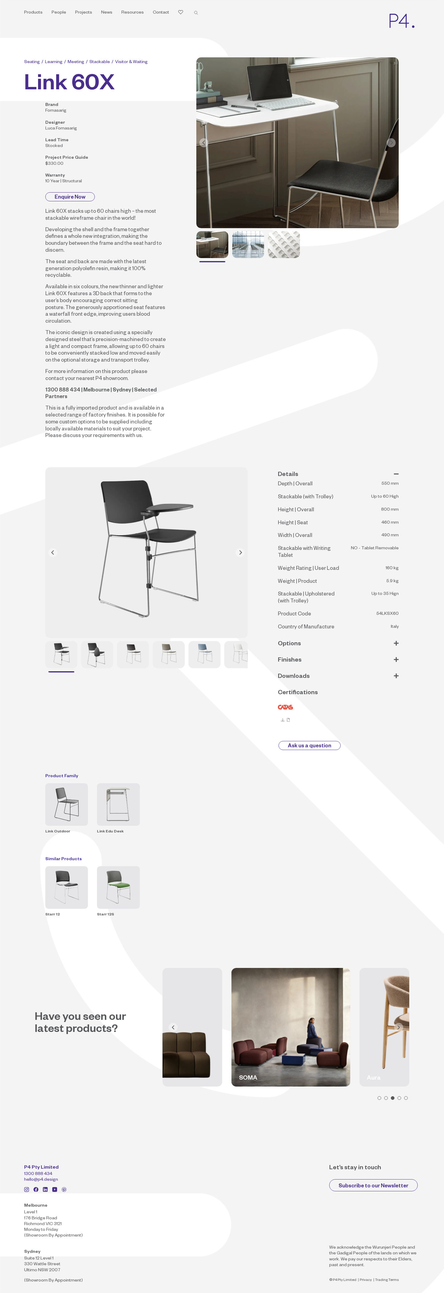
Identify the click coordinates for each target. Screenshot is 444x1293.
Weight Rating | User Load (308, 569)
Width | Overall (295, 536)
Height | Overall (296, 510)
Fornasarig (55, 111)
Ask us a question (309, 746)
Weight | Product (297, 582)
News (106, 13)
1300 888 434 (38, 1174)
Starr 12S (105, 915)
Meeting (76, 62)
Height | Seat (293, 523)
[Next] (391, 142)
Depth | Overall (295, 484)
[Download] (283, 720)
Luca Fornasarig (61, 128)
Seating (32, 62)
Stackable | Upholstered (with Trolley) (306, 598)
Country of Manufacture (306, 628)
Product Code (294, 615)
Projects (83, 13)
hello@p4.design (41, 1180)
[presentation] (173, 1027)
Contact (161, 13)
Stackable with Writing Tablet (304, 552)
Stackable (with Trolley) (305, 497)
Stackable (99, 62)
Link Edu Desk (110, 832)
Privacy (366, 1280)
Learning (54, 62)
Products (33, 13)
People (59, 13)
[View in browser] (288, 720)
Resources (132, 13)
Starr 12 (52, 915)
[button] (379, 1098)
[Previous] (203, 142)
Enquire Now (70, 198)
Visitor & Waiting (131, 62)
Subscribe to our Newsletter (373, 1186)
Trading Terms (387, 1280)
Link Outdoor (57, 832)
